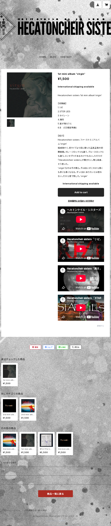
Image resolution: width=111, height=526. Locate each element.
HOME (42, 57)
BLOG (53, 57)
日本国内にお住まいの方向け (81, 201)
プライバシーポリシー (12, 510)
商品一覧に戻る (55, 493)
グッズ (4, 480)
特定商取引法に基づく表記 (36, 510)
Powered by (52, 521)
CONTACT (66, 57)
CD (2, 471)
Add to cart (81, 192)
